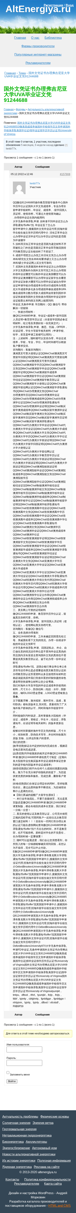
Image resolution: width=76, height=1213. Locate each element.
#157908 (65, 174)
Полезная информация (54, 1160)
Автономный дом (44, 1148)
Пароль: (11, 1058)
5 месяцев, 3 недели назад (37, 145)
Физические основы (54, 1116)
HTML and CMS (59, 1205)
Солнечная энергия (16, 1123)
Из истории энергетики (18, 1160)
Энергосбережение (16, 1148)
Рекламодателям (38, 63)
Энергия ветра (43, 1123)
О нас (35, 37)
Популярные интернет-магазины (37, 54)
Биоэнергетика (13, 1141)
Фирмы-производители (37, 46)
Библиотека (53, 37)
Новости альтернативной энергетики (28, 1154)
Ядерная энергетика (17, 1167)
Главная (20, 37)
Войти (12, 1081)
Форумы (21, 109)
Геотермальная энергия (19, 1129)
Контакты (12, 1179)
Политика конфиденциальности (47, 1179)
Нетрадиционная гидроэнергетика (27, 1135)
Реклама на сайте (47, 1167)
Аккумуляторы (36, 1141)
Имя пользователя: (18, 1044)
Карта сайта (53, 1183)
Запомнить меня (20, 1074)
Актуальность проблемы (20, 1116)
